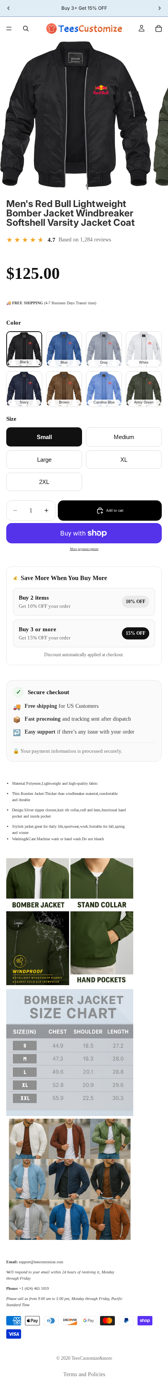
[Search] (25, 28)
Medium (124, 437)
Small (44, 437)
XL (123, 459)
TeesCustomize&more (91, 1358)
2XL (44, 482)
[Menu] (9, 28)
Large (44, 459)
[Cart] (158, 28)
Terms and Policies (84, 1374)
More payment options (84, 549)
